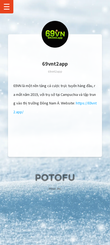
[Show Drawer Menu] (6, 6)
